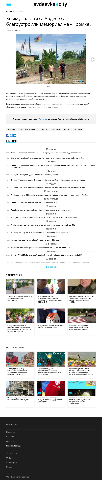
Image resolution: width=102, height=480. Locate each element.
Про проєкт (11, 432)
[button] (93, 59)
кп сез (67, 129)
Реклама (10, 436)
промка (78, 129)
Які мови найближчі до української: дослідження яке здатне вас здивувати (40, 247)
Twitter (12, 458)
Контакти (10, 441)
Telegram (43, 119)
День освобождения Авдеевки (23, 129)
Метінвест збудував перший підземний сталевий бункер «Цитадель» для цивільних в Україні (48, 187)
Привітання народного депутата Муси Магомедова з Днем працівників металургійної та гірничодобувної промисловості (53, 166)
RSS (10, 467)
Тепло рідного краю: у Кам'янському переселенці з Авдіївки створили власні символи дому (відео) (50, 262)
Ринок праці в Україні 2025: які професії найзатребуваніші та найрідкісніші (40, 232)
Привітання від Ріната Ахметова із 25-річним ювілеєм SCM (34, 202)
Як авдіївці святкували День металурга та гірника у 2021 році (35, 175)
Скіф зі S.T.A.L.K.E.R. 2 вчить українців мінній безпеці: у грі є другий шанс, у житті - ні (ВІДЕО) (46, 255)
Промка (56, 129)
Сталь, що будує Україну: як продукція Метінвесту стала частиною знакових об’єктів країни (47, 158)
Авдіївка (21, 11)
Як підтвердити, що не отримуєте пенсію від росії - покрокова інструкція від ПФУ (43, 225)
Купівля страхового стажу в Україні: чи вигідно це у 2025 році (35, 240)
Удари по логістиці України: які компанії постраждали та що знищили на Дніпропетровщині (47, 153)
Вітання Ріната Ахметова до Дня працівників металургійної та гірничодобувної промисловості (48, 180)
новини (10, 11)
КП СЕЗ (45, 129)
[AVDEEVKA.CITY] (50, 4)
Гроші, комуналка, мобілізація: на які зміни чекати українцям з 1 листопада (40, 210)
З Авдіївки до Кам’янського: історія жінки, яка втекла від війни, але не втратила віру (44, 217)
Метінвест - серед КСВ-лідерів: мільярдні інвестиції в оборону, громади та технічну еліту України (49, 195)
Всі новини (51, 267)
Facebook (13, 453)
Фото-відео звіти (15, 347)
